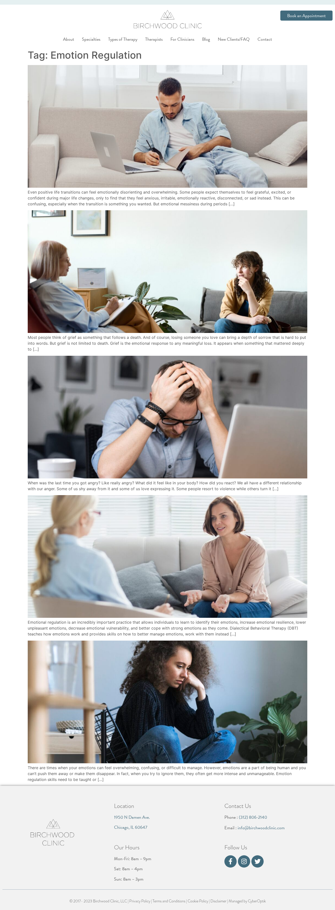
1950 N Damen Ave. (132, 817)
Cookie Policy (198, 901)
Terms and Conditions (169, 901)
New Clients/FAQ (234, 39)
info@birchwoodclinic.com (261, 827)
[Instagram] (244, 861)
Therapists (154, 39)
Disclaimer (218, 901)
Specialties (91, 39)
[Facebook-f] (230, 861)
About (68, 39)
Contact (265, 39)
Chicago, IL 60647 (130, 827)
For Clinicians (182, 39)
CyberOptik (257, 901)
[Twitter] (257, 861)
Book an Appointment (306, 15)
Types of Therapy (122, 39)
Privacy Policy (139, 901)
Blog (206, 39)
